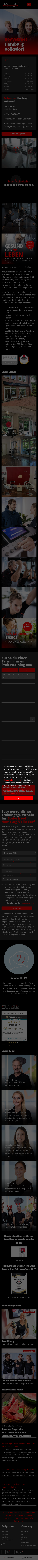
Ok (18, 798)
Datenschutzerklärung (13, 780)
